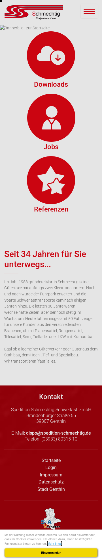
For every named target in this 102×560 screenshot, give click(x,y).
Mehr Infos (54, 543)
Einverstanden (51, 553)
